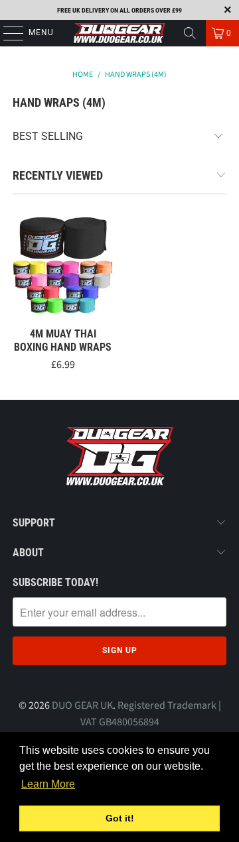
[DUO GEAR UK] (119, 33)
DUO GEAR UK (82, 705)
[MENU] (6, 33)
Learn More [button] (48, 784)
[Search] (189, 33)
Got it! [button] (120, 818)
